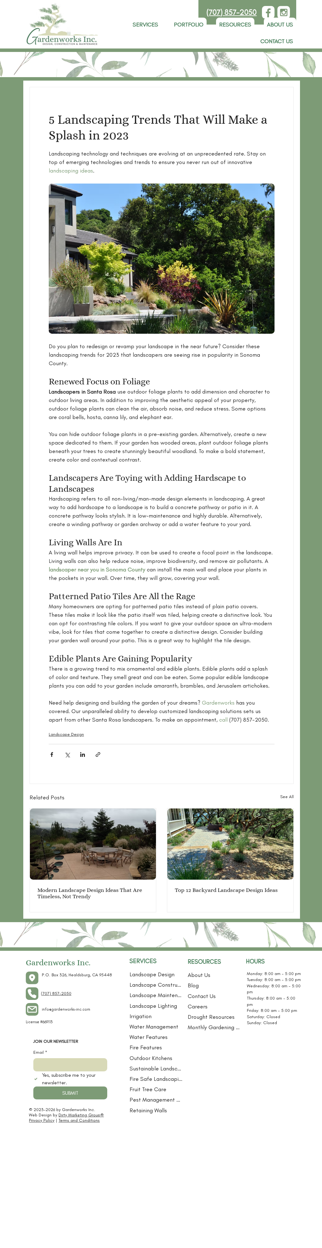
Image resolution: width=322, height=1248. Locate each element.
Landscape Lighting (153, 1005)
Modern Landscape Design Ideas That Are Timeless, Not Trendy (89, 893)
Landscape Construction (156, 984)
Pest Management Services (156, 1099)
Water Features (149, 1037)
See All (287, 796)
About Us (199, 975)
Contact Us (202, 996)
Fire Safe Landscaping (156, 1078)
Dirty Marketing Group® (81, 1115)
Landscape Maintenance (156, 995)
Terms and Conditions (79, 1120)
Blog (193, 985)
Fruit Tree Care (148, 1089)
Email (40, 1052)
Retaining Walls (148, 1110)
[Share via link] (98, 754)
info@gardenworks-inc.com (66, 1009)
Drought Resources (211, 1016)
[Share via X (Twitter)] (67, 754)
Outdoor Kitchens (151, 1058)
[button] (235, 25)
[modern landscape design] (93, 844)
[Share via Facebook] (52, 754)
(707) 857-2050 (232, 12)
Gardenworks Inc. (58, 962)
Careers (198, 1006)
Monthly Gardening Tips (214, 1027)
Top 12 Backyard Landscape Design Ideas (226, 890)
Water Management (154, 1026)
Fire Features (146, 1047)
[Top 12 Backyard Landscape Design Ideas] (230, 844)
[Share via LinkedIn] (83, 754)
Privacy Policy (41, 1120)
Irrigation (141, 1016)
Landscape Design (66, 734)
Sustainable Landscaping (156, 1068)
